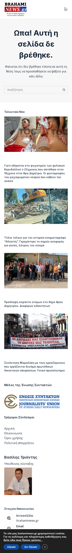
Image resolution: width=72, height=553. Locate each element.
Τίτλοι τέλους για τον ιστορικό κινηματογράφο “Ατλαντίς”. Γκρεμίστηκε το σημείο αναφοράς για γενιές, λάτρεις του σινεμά (35, 241)
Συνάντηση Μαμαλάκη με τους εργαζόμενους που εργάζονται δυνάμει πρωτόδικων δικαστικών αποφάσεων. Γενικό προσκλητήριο (34, 366)
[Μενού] (66, 9)
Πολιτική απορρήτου (19, 443)
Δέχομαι (11, 546)
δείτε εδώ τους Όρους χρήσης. (23, 540)
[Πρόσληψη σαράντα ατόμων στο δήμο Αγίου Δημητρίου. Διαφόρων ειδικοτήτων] (36, 270)
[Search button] (64, 89)
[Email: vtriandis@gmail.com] (8, 528)
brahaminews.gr (27, 521)
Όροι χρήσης (13, 438)
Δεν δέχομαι (30, 546)
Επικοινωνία (13, 433)
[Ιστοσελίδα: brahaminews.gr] (8, 518)
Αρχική (9, 428)
